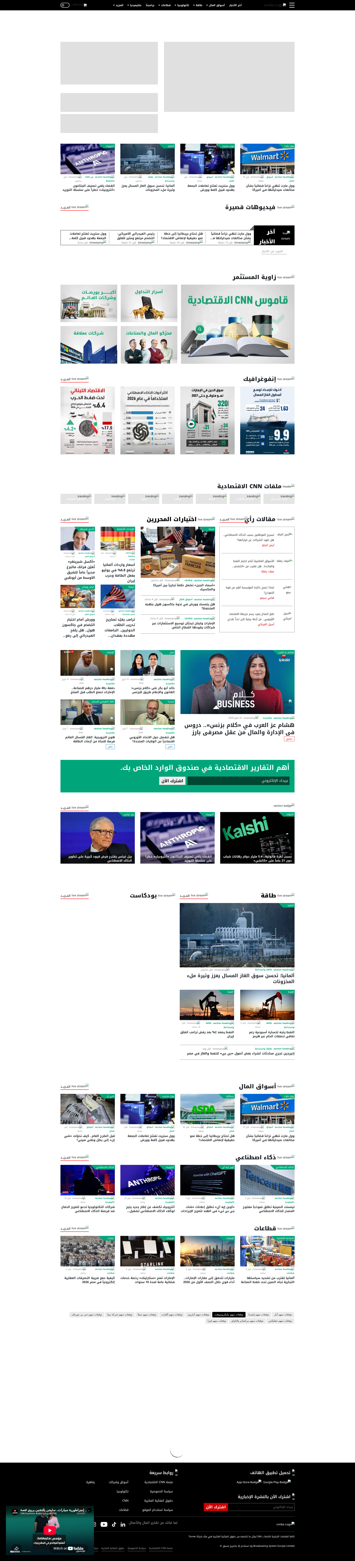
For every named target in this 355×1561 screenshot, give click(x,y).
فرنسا (171, 701)
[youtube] (104, 1524)
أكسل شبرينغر (87, 529)
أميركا (131, 587)
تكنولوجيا (183, 5)
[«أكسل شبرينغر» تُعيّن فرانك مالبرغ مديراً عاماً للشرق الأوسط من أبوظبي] (77, 538)
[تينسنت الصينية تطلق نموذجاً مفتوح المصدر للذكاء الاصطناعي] (267, 1180)
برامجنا (150, 5)
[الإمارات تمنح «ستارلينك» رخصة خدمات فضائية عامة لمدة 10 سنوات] (147, 1251)
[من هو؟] (149, 345)
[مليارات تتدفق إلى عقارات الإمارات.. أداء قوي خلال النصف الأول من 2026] (207, 1251)
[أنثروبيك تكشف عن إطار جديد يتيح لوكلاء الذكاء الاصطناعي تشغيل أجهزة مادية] (147, 1180)
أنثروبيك (110, 146)
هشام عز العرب (286, 652)
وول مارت (289, 146)
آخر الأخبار (235, 5)
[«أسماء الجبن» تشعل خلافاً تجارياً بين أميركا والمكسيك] (178, 552)
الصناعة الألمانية (285, 1238)
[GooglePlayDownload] (276, 1482)
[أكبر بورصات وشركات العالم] (88, 303)
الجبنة (211, 529)
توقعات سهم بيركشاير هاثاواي (247, 1321)
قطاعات (166, 5)
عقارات (110, 1238)
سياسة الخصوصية (137, 1548)
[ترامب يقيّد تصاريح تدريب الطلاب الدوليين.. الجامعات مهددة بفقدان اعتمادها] (118, 596)
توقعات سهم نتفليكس (280, 1321)
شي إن (110, 1096)
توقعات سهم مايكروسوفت (228, 1314)
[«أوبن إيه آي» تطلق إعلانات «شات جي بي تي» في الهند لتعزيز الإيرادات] (207, 1180)
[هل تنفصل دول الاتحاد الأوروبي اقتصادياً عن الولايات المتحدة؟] (147, 712)
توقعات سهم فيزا (217, 1321)
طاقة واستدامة (263, 970)
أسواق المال (217, 5)
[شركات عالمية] (88, 345)
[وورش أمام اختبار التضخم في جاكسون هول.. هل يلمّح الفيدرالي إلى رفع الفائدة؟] (77, 596)
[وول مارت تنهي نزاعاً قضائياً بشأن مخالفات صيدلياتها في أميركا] (267, 159)
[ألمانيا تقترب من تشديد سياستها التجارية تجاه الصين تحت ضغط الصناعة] (267, 1251)
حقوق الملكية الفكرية (112, 1548)
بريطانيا (230, 1096)
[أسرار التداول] (149, 303)
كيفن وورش (88, 587)
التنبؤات (290, 814)
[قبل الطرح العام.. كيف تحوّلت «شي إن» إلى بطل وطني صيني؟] (87, 1109)
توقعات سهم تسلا (147, 1314)
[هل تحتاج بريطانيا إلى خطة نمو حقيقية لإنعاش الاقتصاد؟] (207, 1109)
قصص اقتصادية (128, 614)
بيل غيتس (129, 814)
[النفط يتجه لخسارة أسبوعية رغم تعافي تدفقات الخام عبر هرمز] (267, 1005)
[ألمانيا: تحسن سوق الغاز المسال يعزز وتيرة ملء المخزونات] (147, 159)
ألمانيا (171, 146)
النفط (291, 992)
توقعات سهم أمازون (198, 1314)
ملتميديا (267, 718)
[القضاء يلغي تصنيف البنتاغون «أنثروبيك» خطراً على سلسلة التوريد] (87, 159)
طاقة (199, 5)
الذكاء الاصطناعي (285, 1167)
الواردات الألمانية (125, 529)
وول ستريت (228, 146)
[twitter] (123, 1524)
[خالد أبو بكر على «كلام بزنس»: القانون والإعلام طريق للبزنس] (147, 663)
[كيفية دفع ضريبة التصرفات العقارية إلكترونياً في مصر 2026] (87, 1251)
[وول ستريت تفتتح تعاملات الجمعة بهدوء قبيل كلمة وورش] (207, 159)
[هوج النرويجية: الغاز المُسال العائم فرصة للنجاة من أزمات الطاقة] (87, 712)
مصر (172, 652)
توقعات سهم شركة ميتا (119, 1314)
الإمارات (110, 652)
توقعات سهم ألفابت (171, 1314)
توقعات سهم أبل (283, 1314)
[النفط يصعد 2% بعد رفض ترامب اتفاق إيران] (207, 1005)
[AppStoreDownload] (249, 1482)
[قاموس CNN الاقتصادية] (238, 324)
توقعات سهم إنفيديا (258, 1314)
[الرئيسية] (275, 5)
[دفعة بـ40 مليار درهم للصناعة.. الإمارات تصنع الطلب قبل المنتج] (87, 663)
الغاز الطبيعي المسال (103, 701)
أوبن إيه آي (228, 1167)
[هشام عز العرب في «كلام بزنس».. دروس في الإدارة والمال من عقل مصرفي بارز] (237, 682)
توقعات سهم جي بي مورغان (87, 1314)
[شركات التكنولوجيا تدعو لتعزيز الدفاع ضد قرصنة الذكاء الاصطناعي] (87, 1180)
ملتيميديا (135, 5)
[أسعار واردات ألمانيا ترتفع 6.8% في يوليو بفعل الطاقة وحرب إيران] (118, 538)
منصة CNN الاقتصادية (161, 1548)
